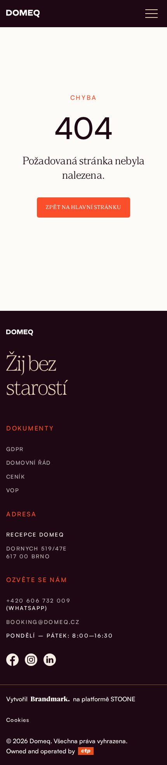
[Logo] (23, 13)
